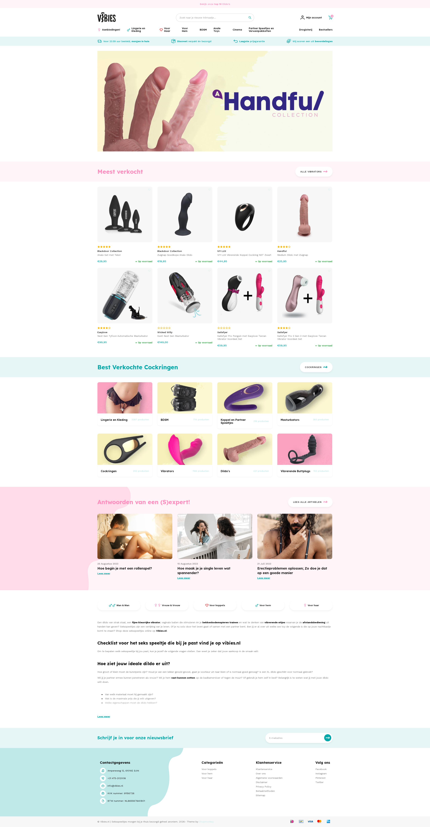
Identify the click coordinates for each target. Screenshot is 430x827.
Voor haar (207, 778)
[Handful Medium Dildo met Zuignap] (304, 214)
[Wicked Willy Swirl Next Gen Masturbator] (184, 295)
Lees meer (103, 573)
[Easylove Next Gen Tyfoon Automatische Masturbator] (125, 295)
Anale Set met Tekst (109, 255)
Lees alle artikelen (307, 502)
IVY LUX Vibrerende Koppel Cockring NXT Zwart (244, 255)
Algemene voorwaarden (269, 778)
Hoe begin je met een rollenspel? (124, 568)
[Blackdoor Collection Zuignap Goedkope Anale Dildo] (184, 214)
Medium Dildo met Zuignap (292, 255)
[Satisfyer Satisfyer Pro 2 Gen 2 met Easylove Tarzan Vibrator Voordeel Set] (304, 295)
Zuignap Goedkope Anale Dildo (174, 255)
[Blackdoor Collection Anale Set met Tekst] (125, 214)
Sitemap (260, 795)
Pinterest (320, 778)
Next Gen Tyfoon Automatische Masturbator (122, 336)
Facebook (321, 769)
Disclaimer (261, 782)
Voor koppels (209, 769)
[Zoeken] (250, 17)
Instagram (321, 773)
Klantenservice (264, 769)
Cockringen (313, 367)
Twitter (319, 782)
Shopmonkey (206, 821)
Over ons (261, 773)
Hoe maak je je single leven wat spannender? (203, 570)
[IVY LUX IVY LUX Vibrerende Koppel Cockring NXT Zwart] (244, 214)
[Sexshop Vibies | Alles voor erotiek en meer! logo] (106, 21)
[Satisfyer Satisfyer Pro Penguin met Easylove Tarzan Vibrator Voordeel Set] (244, 295)
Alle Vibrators (310, 171)
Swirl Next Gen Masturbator (173, 336)
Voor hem (207, 773)
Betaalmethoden (265, 791)
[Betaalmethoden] (292, 821)
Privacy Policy (263, 786)
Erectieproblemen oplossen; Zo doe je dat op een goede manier (292, 570)
